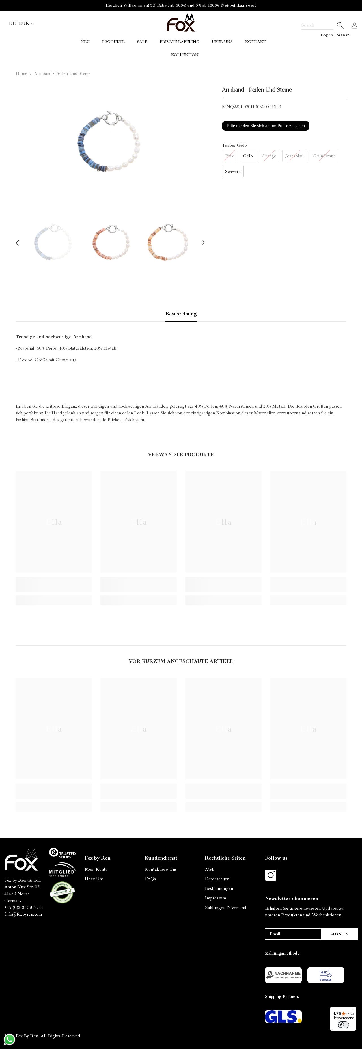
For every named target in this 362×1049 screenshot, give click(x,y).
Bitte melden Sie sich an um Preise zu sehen (266, 125)
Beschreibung (181, 314)
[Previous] (17, 243)
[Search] (322, 25)
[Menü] (353, 1010)
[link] (54, 584)
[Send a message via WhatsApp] (9, 1039)
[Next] (203, 243)
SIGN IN (339, 934)
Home (21, 73)
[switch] (343, 1024)
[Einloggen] (354, 25)
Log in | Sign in (335, 35)
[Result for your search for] (338, 25)
